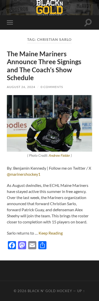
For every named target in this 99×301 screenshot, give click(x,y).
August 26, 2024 (21, 87)
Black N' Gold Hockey (50, 291)
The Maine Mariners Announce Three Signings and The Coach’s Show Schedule (44, 66)
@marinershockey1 (23, 174)
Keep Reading (51, 233)
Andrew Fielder (59, 155)
